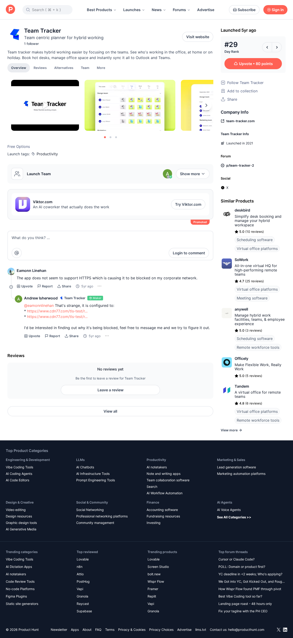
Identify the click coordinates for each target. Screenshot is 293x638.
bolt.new (154, 574)
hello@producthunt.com (246, 630)
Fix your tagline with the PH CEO (243, 611)
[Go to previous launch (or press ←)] (267, 47)
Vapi (80, 589)
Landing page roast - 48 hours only (245, 604)
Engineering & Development (28, 460)
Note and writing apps (163, 474)
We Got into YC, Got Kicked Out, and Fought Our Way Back (251, 581)
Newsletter (59, 630)
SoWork (241, 259)
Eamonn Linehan (31, 270)
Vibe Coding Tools (19, 467)
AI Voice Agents (229, 510)
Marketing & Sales (231, 460)
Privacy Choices (161, 630)
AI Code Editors (17, 480)
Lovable (83, 559)
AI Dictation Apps (19, 567)
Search (152, 487)
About (86, 630)
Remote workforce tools (258, 347)
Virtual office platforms (257, 248)
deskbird (242, 210)
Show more (190, 173)
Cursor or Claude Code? (236, 559)
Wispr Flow (156, 581)
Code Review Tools (20, 581)
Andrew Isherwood (41, 298)
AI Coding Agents (19, 474)
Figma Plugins (16, 596)
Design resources (19, 516)
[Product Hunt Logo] (10, 10)
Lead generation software (236, 467)
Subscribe (246, 9)
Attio (80, 574)
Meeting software (252, 298)
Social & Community (92, 502)
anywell (241, 309)
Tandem (242, 386)
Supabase (84, 611)
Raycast (83, 604)
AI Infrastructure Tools (93, 474)
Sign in (278, 9)
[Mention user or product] (17, 253)
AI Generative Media (21, 529)
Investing (154, 523)
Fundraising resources (163, 516)
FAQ (98, 630)
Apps (75, 630)
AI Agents (224, 502)
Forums (179, 9)
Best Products (99, 9)
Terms (109, 630)
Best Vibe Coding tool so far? (240, 596)
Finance (153, 502)
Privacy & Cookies (131, 630)
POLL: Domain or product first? (241, 567)
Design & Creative (20, 502)
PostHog (83, 581)
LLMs (80, 460)
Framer (153, 589)
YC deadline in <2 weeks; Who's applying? (250, 574)
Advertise (205, 9)
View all (110, 411)
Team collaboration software (168, 480)
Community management (95, 523)
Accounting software (162, 510)
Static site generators (22, 604)
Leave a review (110, 390)
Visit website (197, 36)
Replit (152, 596)
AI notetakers (157, 467)
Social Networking (90, 510)
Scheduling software (255, 239)
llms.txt (200, 630)
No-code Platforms (20, 589)
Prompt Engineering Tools (95, 480)
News (157, 9)
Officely (241, 358)
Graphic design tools (21, 523)
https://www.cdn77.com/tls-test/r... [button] (57, 311)
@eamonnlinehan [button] (39, 305)
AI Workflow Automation (165, 493)
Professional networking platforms (102, 516)
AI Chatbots (85, 467)
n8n (79, 567)
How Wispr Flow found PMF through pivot (249, 589)
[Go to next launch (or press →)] (276, 47)
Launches (132, 9)
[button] (101, 67)
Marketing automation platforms (241, 474)
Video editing (16, 510)
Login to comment (189, 253)
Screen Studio (158, 567)
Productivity (47, 154)
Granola (82, 596)
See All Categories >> (234, 517)
